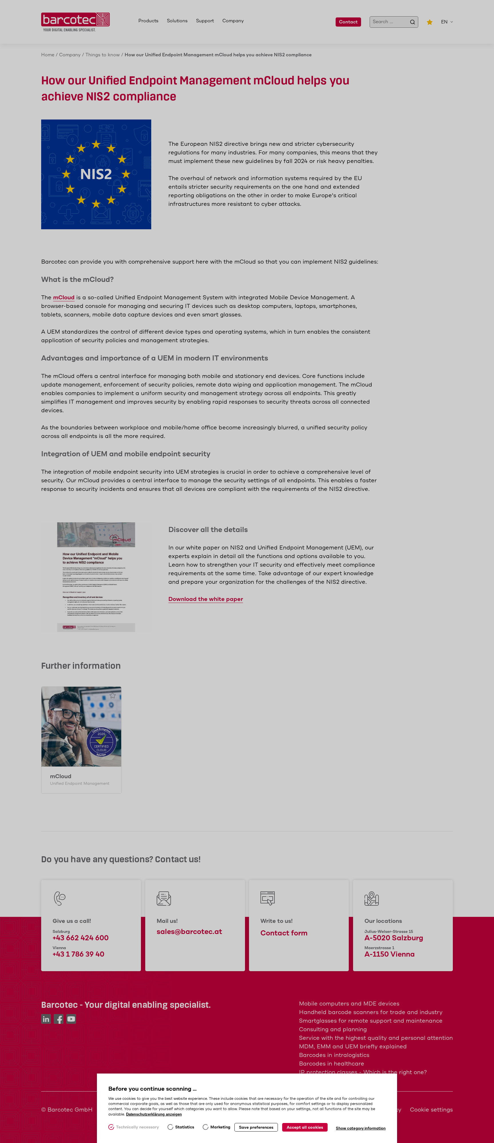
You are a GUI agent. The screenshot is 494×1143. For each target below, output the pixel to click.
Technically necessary (137, 1127)
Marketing (220, 1127)
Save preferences (256, 1127)
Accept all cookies (305, 1127)
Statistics (184, 1127)
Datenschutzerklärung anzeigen (154, 1114)
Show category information (361, 1128)
